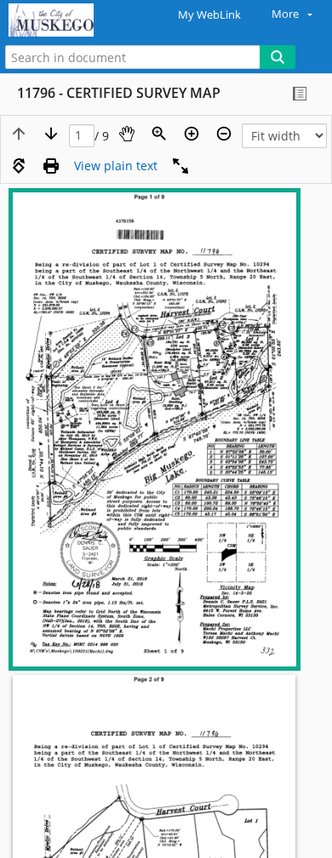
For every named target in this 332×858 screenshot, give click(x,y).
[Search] (277, 57)
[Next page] (51, 133)
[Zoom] (159, 133)
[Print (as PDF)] (51, 166)
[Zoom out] (223, 133)
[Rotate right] (18, 166)
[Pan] (126, 133)
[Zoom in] (191, 133)
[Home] (72, 20)
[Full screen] (180, 166)
